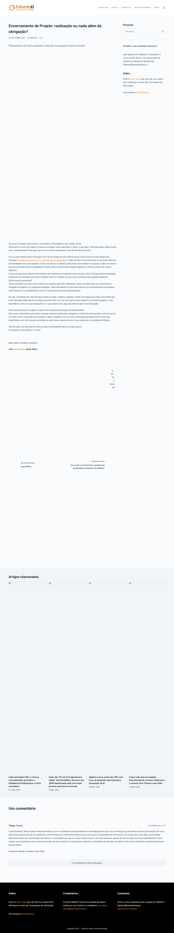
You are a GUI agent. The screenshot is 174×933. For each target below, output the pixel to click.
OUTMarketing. (142, 92)
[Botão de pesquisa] (162, 31)
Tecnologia (103, 7)
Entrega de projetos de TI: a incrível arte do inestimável (42, 260)
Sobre (156, 7)
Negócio (115, 7)
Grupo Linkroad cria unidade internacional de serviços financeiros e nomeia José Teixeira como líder (147, 780)
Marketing (126, 7)
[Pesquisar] (164, 8)
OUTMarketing (27, 914)
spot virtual (136, 79)
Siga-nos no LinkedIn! (127, 909)
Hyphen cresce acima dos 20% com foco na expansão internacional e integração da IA (106, 780)
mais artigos (19, 349)
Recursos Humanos (142, 7)
